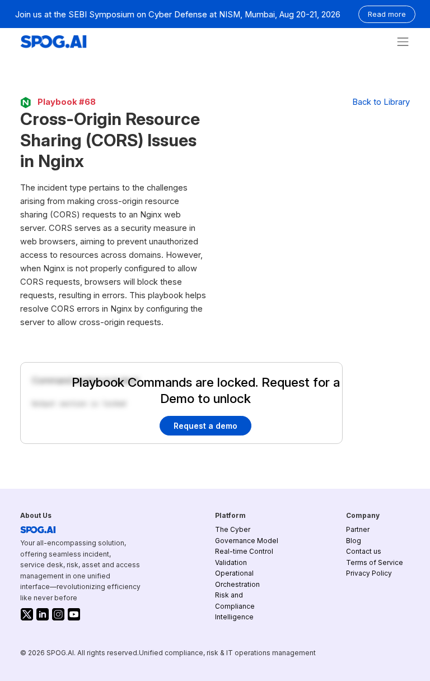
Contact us (363, 551)
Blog (353, 540)
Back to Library (381, 102)
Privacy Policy (369, 573)
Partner (358, 529)
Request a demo (205, 425)
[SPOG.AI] (53, 42)
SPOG (38, 529)
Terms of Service (374, 562)
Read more (387, 14)
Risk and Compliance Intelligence (235, 606)
